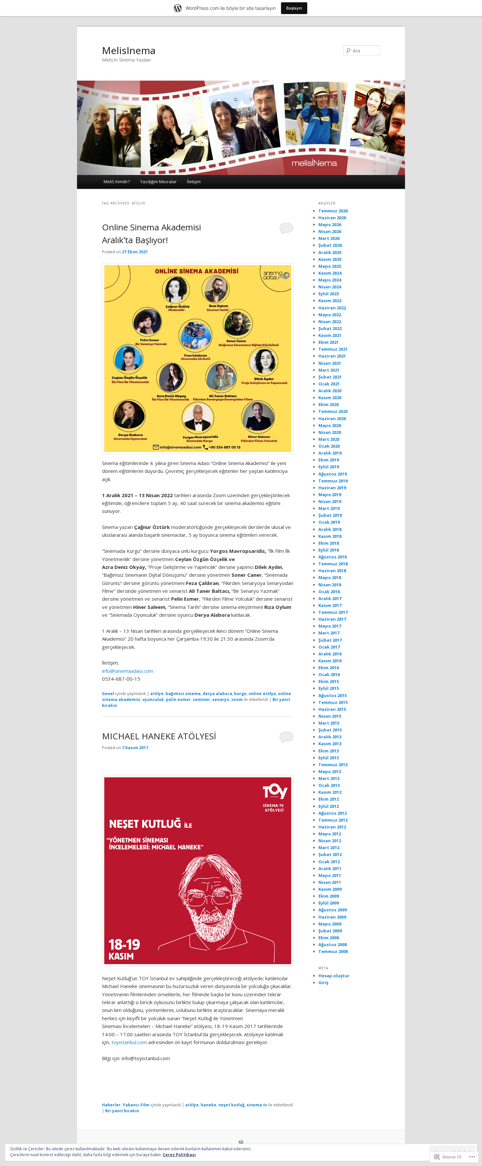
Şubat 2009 (330, 931)
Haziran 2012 (332, 827)
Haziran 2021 (332, 356)
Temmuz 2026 (333, 211)
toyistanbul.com (129, 1042)
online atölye (262, 693)
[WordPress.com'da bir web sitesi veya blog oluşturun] (241, 1143)
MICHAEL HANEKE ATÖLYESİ (159, 736)
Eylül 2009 (328, 903)
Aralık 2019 (329, 453)
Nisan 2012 (329, 841)
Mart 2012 (328, 847)
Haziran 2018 (332, 570)
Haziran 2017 (332, 619)
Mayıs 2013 (329, 771)
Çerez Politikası (179, 1154)
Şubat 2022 (330, 328)
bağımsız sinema (183, 693)
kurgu (240, 693)
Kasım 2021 (329, 335)
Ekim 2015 (328, 681)
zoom (237, 699)
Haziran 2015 (332, 709)
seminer (201, 699)
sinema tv (257, 1105)
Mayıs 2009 (329, 924)
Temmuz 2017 (333, 612)
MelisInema (128, 50)
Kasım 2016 (329, 661)
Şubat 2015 (330, 730)
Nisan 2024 (329, 287)
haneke (208, 1105)
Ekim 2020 (328, 404)
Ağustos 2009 (332, 910)
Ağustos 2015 (332, 695)
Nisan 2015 (329, 716)
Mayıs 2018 (329, 577)
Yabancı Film (136, 1105)
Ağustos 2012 (332, 813)
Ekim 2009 (328, 896)
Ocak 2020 (329, 446)
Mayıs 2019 (329, 494)
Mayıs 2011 (329, 875)
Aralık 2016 (329, 654)
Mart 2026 (328, 238)
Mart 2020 (328, 439)
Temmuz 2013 (333, 765)
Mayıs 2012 (329, 834)
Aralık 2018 (329, 529)
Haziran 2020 (332, 418)
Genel (108, 693)
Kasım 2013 (329, 744)
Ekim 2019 (328, 460)
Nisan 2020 (329, 432)
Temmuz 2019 (333, 481)
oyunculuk (153, 699)
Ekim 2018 (328, 543)
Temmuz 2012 (333, 820)
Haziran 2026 (332, 218)
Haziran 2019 (332, 488)
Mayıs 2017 (329, 626)
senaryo (220, 699)
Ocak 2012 (329, 862)
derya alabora (217, 693)
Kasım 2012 (329, 792)
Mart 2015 (328, 723)
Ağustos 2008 (332, 944)
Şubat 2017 (330, 640)
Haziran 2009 (332, 917)
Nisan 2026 (329, 231)
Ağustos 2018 (332, 557)
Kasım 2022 (329, 300)
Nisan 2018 (329, 585)
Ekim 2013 (328, 751)
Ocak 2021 (329, 384)
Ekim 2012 (328, 799)
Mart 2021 (328, 370)
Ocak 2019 (329, 522)
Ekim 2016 (328, 667)
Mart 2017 (328, 633)
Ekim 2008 (328, 938)
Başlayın (294, 8)
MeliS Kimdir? (117, 182)
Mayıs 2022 (329, 315)
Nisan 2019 (329, 501)
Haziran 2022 (332, 308)
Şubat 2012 (330, 854)
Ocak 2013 (329, 785)
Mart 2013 (328, 778)
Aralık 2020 (329, 391)
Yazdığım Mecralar (158, 182)
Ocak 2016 (329, 674)
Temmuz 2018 (333, 564)
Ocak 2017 (329, 647)
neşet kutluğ (231, 1105)
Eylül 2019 (328, 467)
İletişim (194, 182)
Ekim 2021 (328, 342)
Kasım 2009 (329, 889)
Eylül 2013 (328, 758)
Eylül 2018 (328, 550)
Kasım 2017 (329, 605)
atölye (157, 693)
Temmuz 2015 (333, 702)
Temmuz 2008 (333, 951)
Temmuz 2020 (333, 411)
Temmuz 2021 (333, 349)
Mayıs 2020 (329, 425)
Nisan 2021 (329, 363)
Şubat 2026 (330, 245)
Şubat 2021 (330, 377)
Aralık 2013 (329, 737)
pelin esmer (178, 699)
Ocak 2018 (329, 591)
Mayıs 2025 (329, 266)
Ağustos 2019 (332, 474)
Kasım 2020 (329, 397)
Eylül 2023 (328, 294)
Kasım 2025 (329, 259)
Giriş (323, 982)
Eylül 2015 (328, 688)
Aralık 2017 (329, 598)
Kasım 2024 (329, 273)
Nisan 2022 (329, 321)
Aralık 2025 (329, 252)
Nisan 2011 (329, 882)
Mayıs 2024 (329, 280)
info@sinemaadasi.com (127, 671)
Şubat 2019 (330, 515)
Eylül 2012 (328, 806)
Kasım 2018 (329, 536)
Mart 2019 (328, 508)
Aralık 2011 (329, 868)
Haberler (111, 1105)
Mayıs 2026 (329, 224)
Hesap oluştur (334, 976)
